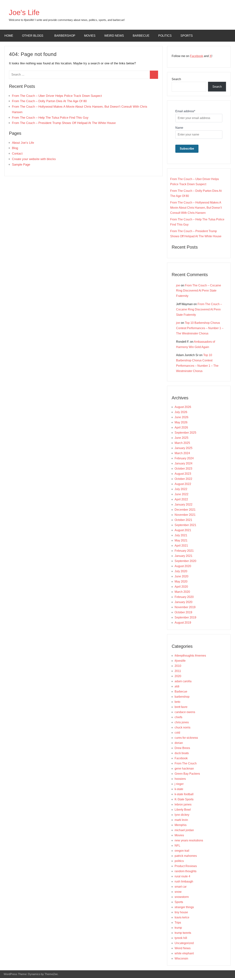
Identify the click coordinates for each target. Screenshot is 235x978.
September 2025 (185, 432)
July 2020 (181, 571)
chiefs (178, 717)
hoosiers (180, 778)
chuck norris (182, 727)
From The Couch (186, 763)
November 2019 (185, 607)
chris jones (182, 722)
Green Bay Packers (187, 773)
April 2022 (181, 499)
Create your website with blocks (34, 159)
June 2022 (181, 494)
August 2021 (183, 530)
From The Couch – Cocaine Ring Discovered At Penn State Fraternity (198, 291)
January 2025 (183, 448)
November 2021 (185, 514)
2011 (178, 671)
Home (8, 35)
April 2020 (181, 586)
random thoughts (185, 871)
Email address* (185, 111)
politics (165, 35)
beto (177, 701)
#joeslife (180, 660)
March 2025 (182, 442)
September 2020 (185, 561)
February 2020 (184, 596)
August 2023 (183, 473)
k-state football (184, 794)
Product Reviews (186, 866)
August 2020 (183, 566)
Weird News (114, 35)
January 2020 (183, 602)
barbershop (64, 35)
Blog (15, 148)
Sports (186, 35)
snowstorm (182, 896)
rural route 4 (182, 876)
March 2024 (182, 453)
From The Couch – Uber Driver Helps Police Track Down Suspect (57, 96)
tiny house (181, 912)
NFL (177, 845)
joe (178, 285)
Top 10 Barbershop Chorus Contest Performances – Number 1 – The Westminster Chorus (199, 328)
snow (178, 891)
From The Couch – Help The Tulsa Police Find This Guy (50, 117)
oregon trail (182, 850)
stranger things (184, 907)
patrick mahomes (186, 855)
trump (178, 927)
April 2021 (181, 545)
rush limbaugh (184, 881)
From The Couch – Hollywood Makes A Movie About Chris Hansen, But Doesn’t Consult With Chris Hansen (196, 207)
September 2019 (185, 617)
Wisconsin (181, 958)
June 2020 (181, 576)
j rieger (179, 783)
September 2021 (185, 525)
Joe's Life (24, 12)
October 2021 (183, 519)
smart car (181, 886)
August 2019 (183, 622)
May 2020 (181, 581)
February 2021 (184, 550)
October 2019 (183, 612)
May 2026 (181, 422)
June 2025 (181, 437)
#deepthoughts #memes (190, 655)
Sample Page (21, 164)
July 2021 (181, 535)
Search (176, 79)
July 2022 (181, 489)
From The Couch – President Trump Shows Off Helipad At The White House (64, 123)
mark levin (181, 819)
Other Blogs (32, 35)
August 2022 (183, 484)
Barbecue (141, 35)
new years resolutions (189, 840)
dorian (179, 742)
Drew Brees (182, 748)
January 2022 (183, 504)
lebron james (183, 804)
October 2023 (183, 468)
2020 (178, 676)
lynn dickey (182, 814)
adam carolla (183, 681)
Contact (17, 153)
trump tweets (183, 932)
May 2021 (181, 540)
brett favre (181, 706)
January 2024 (183, 463)
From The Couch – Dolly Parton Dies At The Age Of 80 (49, 101)
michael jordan (184, 830)
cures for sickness (186, 737)
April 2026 (181, 427)
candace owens (185, 712)
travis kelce (182, 917)
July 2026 (181, 412)
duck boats (182, 753)
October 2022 (183, 478)
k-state (179, 789)
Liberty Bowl (183, 809)
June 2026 (181, 417)
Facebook (196, 56)
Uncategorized (184, 943)
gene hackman (184, 768)
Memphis (181, 825)
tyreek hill (181, 937)
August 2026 (183, 407)
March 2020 (182, 591)
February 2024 (184, 458)
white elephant (184, 953)
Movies (89, 35)
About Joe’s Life (23, 142)
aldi (177, 686)
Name (179, 127)
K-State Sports (184, 799)
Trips (178, 922)
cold (177, 732)
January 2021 (183, 555)
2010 (178, 665)
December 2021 (185, 509)
